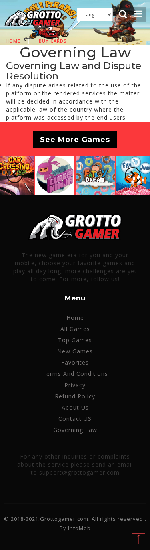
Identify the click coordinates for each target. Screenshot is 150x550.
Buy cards (53, 41)
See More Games (75, 139)
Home (13, 41)
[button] (14, 175)
